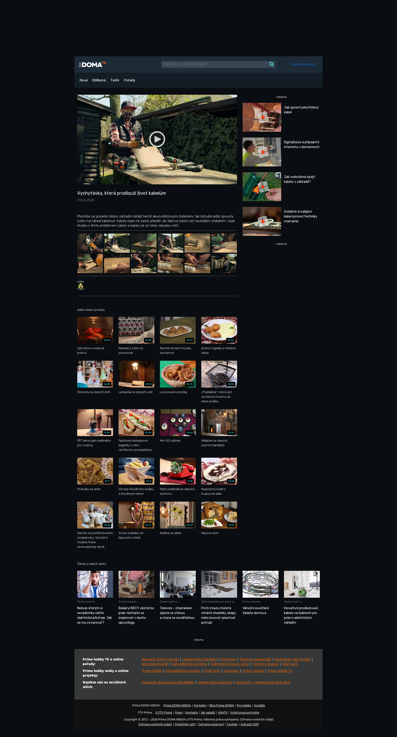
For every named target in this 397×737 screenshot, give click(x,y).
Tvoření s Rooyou (265, 664)
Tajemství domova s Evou (230, 664)
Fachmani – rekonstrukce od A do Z (263, 682)
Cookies (232, 724)
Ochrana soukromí (211, 724)
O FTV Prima (163, 712)
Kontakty (200, 705)
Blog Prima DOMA (222, 705)
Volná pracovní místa (244, 712)
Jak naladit (208, 712)
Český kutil (212, 670)
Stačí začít (290, 664)
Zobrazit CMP (250, 724)
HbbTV (222, 712)
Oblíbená (99, 80)
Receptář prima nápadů (160, 659)
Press (178, 712)
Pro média (244, 705)
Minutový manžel (155, 664)
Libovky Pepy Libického (199, 659)
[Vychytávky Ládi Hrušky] (80, 285)
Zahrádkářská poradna (189, 664)
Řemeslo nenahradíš (255, 659)
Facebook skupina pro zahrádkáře (168, 682)
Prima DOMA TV (280, 670)
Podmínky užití (185, 724)
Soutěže (259, 705)
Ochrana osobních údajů (155, 724)
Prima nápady (253, 670)
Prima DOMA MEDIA (177, 705)
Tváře (114, 80)
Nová (83, 80)
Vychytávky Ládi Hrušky (292, 659)
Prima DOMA (152, 670)
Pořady (129, 80)
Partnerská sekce (303, 64)
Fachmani (228, 659)
